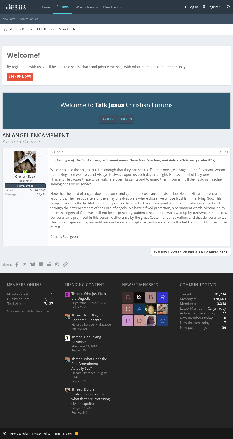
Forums (63, 6)
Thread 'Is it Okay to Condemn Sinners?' (87, 317)
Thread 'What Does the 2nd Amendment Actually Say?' (89, 363)
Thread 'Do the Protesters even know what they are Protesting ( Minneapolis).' (90, 396)
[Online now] (25, 172)
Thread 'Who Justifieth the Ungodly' (88, 296)
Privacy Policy (41, 433)
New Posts (9, 18)
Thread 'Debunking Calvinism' (86, 339)
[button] (97, 7)
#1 (226, 152)
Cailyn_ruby (217, 308)
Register (108, 119)
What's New (85, 7)
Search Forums (29, 18)
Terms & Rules (19, 433)
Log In (126, 119)
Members (110, 7)
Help (57, 433)
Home (45, 7)
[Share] (220, 152)
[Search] (228, 7)
